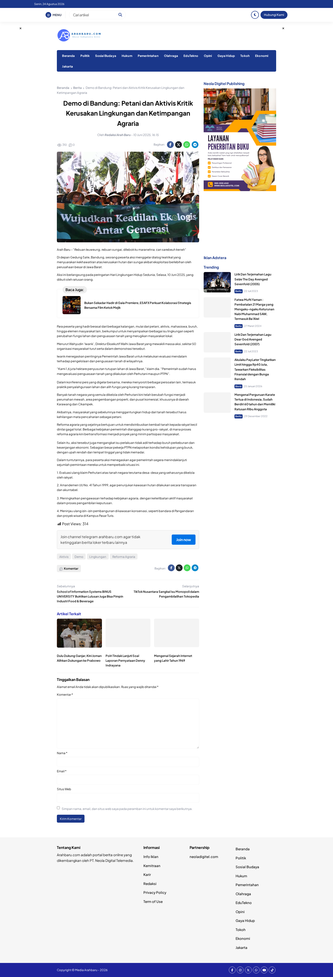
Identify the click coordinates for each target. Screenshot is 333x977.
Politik (85, 56)
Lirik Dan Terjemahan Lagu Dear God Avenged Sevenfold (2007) (252, 339)
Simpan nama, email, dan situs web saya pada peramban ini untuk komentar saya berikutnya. (127, 809)
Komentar (65, 694)
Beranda (68, 56)
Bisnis (238, 386)
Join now (183, 539)
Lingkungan (97, 557)
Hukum (127, 56)
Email (61, 771)
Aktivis (64, 557)
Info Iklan (150, 856)
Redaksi (150, 883)
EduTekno (190, 56)
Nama (62, 753)
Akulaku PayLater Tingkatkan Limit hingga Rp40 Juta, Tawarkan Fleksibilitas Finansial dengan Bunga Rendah (255, 369)
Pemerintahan (148, 56)
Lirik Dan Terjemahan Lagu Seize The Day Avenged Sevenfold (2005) (252, 279)
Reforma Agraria (123, 557)
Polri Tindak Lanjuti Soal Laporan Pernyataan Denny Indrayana (125, 660)
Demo (79, 557)
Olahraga (171, 56)
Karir (147, 874)
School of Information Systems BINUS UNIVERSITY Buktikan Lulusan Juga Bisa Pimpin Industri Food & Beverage (90, 596)
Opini (208, 56)
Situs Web (64, 789)
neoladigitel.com (204, 856)
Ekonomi (261, 56)
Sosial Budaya (105, 56)
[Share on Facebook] (170, 144)
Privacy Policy (154, 892)
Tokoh (245, 56)
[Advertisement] (240, 223)
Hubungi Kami (274, 15)
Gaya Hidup (226, 56)
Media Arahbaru (86, 970)
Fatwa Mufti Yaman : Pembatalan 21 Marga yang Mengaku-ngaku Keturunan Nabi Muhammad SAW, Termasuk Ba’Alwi (254, 309)
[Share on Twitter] (178, 144)
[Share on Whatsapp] (186, 144)
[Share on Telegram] (195, 144)
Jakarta (67, 66)
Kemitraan (151, 865)
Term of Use (153, 901)
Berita (238, 291)
